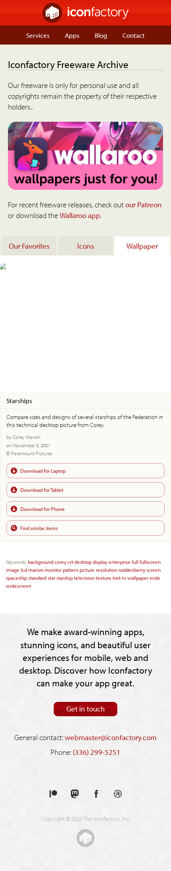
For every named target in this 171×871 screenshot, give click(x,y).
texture (103, 577)
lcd (24, 569)
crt (70, 561)
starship (64, 577)
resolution (106, 569)
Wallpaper (142, 246)
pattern (70, 569)
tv (124, 577)
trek (117, 577)
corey (60, 561)
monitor (53, 569)
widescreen (18, 585)
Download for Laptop (43, 470)
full (135, 561)
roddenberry (132, 569)
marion (35, 569)
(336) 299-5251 (96, 752)
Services (38, 35)
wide (155, 577)
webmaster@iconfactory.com (111, 737)
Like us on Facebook (96, 794)
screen (153, 569)
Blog (101, 35)
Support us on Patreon (53, 794)
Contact (133, 35)
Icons (85, 246)
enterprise (119, 561)
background (40, 561)
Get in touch (85, 708)
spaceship (16, 577)
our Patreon (143, 204)
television (84, 577)
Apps (72, 35)
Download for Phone (42, 508)
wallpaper (137, 577)
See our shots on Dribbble (117, 794)
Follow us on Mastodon (75, 794)
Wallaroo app (80, 215)
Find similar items (39, 527)
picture (87, 569)
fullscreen (150, 561)
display (100, 561)
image (12, 569)
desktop (82, 561)
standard (37, 577)
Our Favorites (29, 246)
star (51, 577)
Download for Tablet (41, 489)
